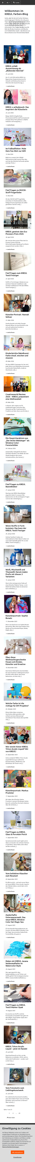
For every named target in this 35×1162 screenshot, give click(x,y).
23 (19, 1113)
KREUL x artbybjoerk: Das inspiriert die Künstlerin (17, 108)
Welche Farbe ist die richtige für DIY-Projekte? (17, 704)
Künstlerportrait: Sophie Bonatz (17, 616)
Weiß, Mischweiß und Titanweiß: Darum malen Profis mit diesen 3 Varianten (17, 573)
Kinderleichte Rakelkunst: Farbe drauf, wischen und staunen (17, 355)
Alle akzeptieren (17, 1152)
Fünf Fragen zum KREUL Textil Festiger (16, 274)
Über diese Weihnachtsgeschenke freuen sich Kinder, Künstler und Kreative (16, 660)
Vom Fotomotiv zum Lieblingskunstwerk (15, 1089)
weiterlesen (10, 86)
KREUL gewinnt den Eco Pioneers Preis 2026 (16, 232)
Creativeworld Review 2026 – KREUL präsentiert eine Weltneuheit (17, 396)
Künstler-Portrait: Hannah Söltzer (17, 315)
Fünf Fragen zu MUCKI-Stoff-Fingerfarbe (16, 191)
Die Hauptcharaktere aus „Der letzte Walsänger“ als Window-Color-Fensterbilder (17, 441)
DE (8, 2)
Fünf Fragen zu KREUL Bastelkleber (15, 485)
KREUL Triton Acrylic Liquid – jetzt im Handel (16, 1047)
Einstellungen (17, 1157)
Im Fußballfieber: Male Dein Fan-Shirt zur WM (16, 149)
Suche (17, 2)
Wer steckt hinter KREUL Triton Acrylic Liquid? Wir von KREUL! (17, 748)
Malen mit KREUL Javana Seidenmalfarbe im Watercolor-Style (17, 963)
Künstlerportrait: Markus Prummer (17, 791)
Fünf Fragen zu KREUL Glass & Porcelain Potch (16, 833)
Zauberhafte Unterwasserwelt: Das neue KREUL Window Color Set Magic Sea (15, 918)
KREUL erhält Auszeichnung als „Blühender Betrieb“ (15, 68)
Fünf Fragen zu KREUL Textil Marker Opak (15, 1006)
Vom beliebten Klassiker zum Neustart (17, 874)
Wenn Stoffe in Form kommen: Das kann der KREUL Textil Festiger (16, 528)
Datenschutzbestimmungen (10, 1147)
